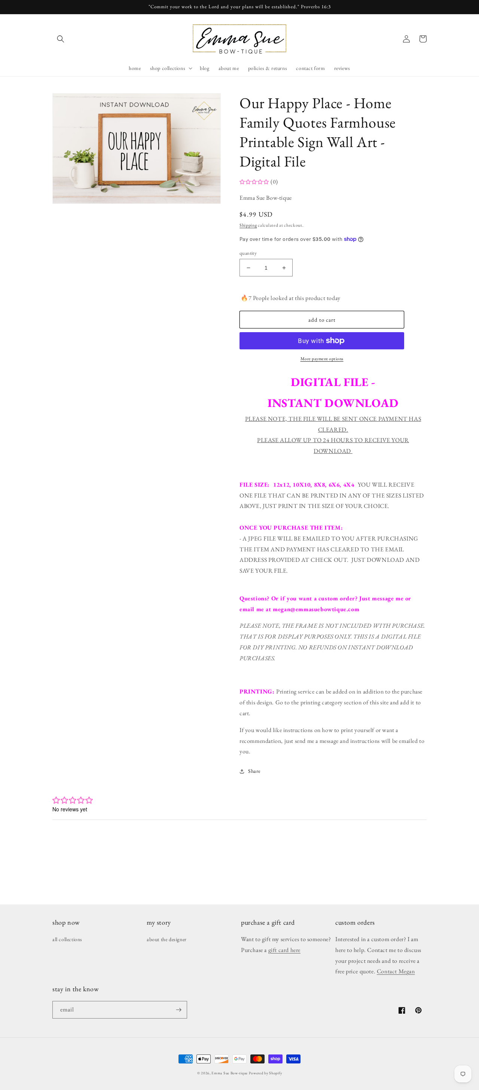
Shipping (248, 225)
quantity (248, 253)
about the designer (167, 939)
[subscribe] (178, 1010)
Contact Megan (396, 971)
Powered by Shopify (265, 1073)
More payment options (322, 359)
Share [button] (254, 771)
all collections (67, 939)
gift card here (284, 950)
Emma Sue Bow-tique (229, 1073)
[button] (60, 39)
